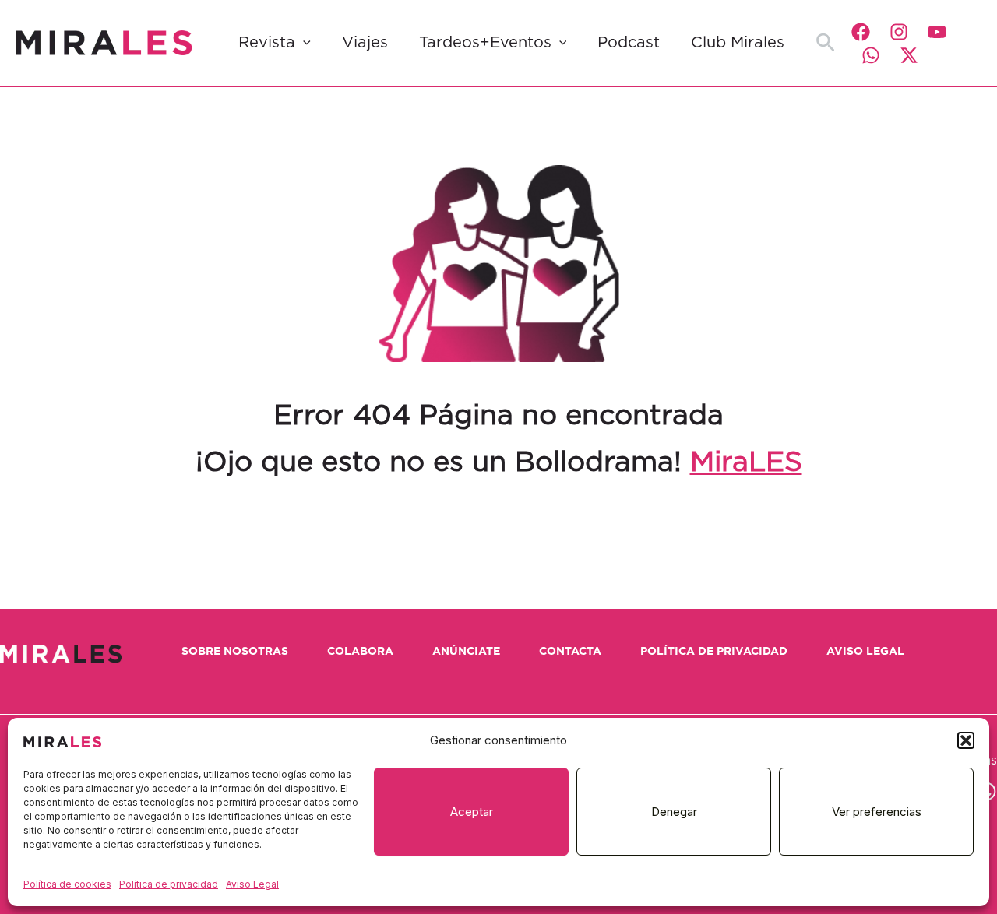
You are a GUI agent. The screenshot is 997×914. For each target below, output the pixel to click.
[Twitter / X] (909, 55)
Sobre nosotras (234, 651)
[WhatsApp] (870, 55)
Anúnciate (466, 651)
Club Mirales (737, 43)
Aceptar (471, 811)
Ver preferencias (876, 811)
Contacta (570, 651)
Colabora (360, 651)
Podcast (628, 43)
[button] (966, 740)
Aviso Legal (252, 884)
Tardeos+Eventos (485, 43)
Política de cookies (67, 884)
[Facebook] (860, 32)
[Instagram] (899, 32)
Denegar (674, 811)
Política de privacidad (168, 884)
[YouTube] (937, 32)
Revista (266, 43)
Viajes (365, 43)
